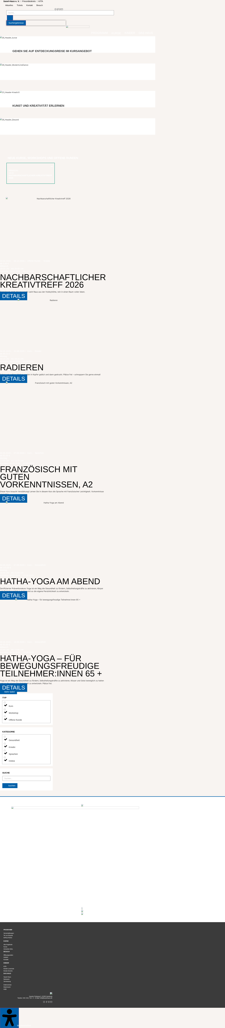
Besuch (39, 5)
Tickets (20, 5)
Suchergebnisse (16, 23)
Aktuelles (9, 5)
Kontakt (29, 5)
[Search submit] (10, 17)
